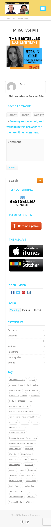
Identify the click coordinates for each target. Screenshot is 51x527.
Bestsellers (35, 396)
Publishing (13, 351)
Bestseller (13, 330)
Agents (32, 380)
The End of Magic (16, 497)
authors (36, 385)
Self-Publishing (27, 475)
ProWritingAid (14, 465)
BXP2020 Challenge (25, 401)
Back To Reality (15, 390)
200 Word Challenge (17, 380)
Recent (37, 310)
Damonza (13, 422)
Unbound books (15, 502)
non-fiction (13, 459)
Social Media (14, 486)
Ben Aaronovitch (31, 390)
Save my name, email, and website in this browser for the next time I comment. (25, 126)
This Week (31, 497)
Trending (14, 310)
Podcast (12, 346)
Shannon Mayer (15, 481)
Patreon (34, 459)
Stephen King (29, 486)
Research (32, 470)
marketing (29, 449)
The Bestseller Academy (18, 491)
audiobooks (24, 385)
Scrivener (13, 475)
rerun (22, 470)
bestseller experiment (18, 396)
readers (12, 470)
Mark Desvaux (15, 449)
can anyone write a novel (19, 406)
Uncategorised (15, 357)
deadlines (25, 422)
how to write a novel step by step (22, 443)
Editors (12, 427)
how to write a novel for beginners (23, 438)
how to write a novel (17, 433)
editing (36, 422)
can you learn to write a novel (21, 412)
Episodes (12, 335)
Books (11, 401)
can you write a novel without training (24, 417)
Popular (26, 310)
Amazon (12, 385)
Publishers (29, 465)
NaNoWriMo (26, 454)
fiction (21, 427)
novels (24, 459)
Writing (11, 362)
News (10, 341)
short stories (31, 481)
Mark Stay (13, 454)
